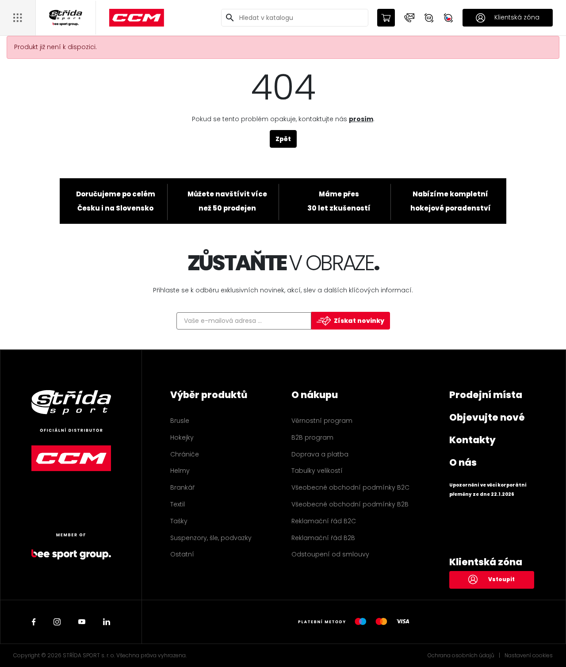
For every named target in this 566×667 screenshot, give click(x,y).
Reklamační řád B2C (323, 521)
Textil (177, 504)
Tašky (178, 521)
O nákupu (314, 394)
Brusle (179, 420)
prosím (361, 119)
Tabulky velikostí (317, 470)
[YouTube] (81, 622)
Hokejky (182, 437)
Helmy (180, 470)
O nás (463, 462)
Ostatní (182, 554)
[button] (409, 17)
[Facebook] (34, 622)
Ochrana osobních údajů (461, 655)
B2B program (312, 437)
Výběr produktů (208, 394)
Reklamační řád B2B (323, 537)
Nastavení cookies (529, 655)
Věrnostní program (321, 420)
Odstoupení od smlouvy (330, 554)
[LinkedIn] (106, 622)
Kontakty (472, 440)
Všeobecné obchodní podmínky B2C (350, 487)
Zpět (283, 138)
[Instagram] (57, 622)
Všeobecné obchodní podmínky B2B (350, 504)
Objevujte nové (487, 417)
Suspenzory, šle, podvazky (211, 537)
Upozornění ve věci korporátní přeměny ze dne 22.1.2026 (488, 490)
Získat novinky (359, 320)
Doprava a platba (319, 454)
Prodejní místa (485, 394)
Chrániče (184, 454)
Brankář (182, 487)
